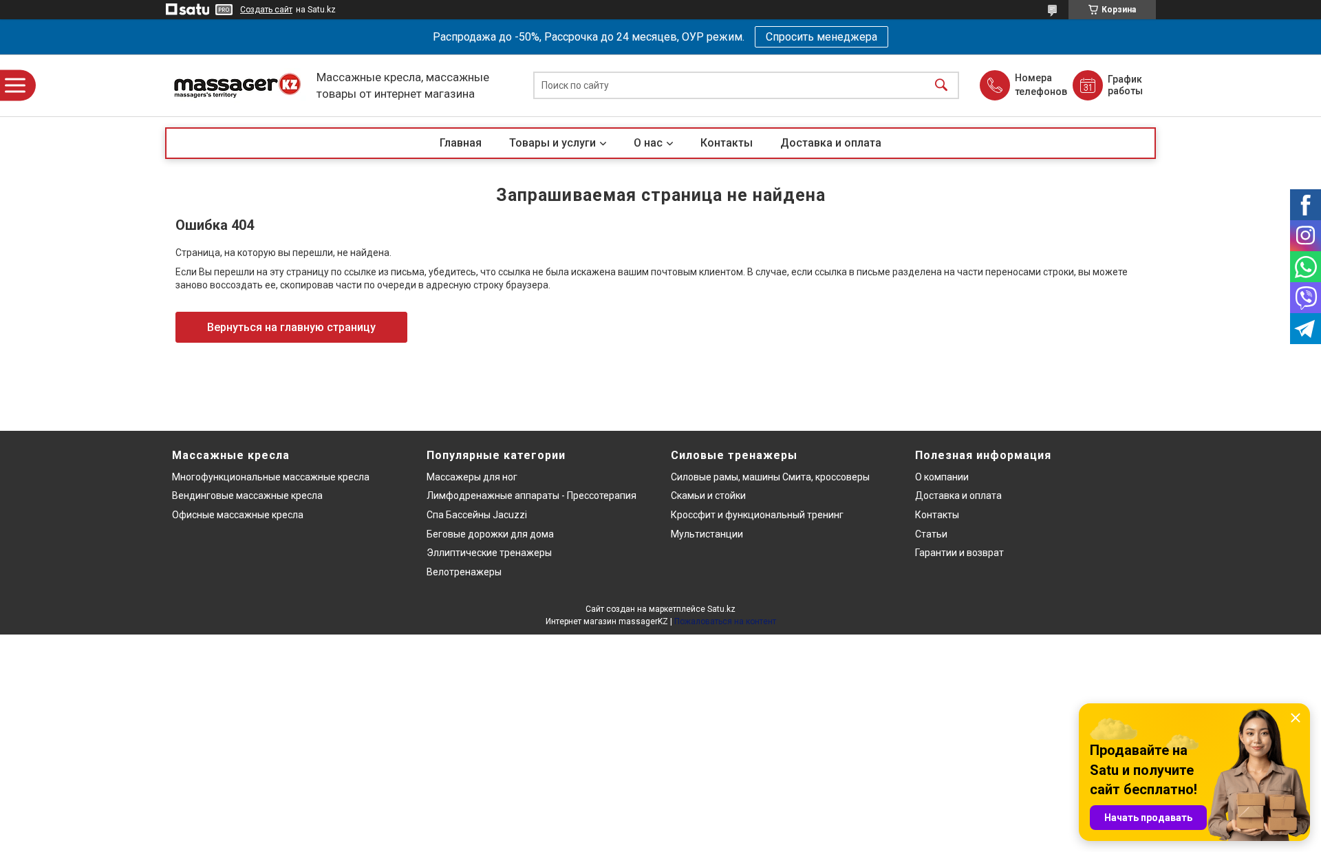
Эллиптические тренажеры (489, 552)
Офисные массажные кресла (237, 514)
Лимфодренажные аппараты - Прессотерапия (531, 495)
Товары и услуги (552, 142)
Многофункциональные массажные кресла (270, 476)
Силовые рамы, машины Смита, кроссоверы (770, 476)
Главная (461, 142)
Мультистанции (707, 534)
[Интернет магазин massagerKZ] (237, 85)
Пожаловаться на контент (725, 621)
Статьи (931, 534)
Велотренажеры (464, 571)
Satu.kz (721, 609)
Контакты (726, 142)
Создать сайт (266, 9)
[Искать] (941, 85)
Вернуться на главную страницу (291, 327)
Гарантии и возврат (959, 552)
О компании (942, 476)
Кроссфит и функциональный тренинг (757, 514)
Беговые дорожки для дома (490, 534)
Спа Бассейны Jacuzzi (477, 514)
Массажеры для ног (472, 476)
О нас (648, 142)
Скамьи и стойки (708, 495)
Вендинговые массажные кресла (247, 495)
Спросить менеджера (821, 36)
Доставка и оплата (830, 142)
